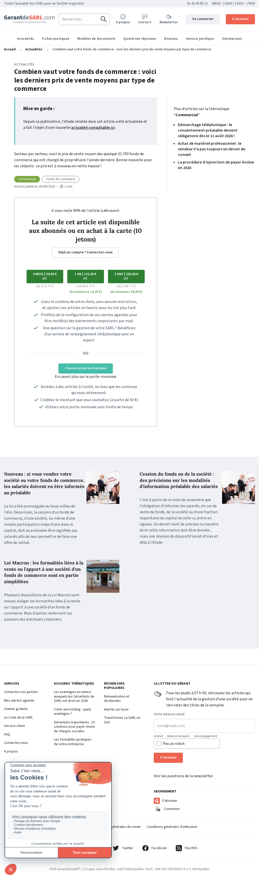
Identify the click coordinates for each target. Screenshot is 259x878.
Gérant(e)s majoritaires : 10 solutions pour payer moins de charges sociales (74, 727)
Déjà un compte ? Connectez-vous (85, 252)
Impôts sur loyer (116, 709)
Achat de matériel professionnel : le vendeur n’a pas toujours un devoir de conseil (211, 149)
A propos (11, 751)
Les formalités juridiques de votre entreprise (72, 742)
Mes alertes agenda (19, 701)
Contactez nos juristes (21, 692)
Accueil (10, 49)
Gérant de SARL (29, 19)
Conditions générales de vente (117, 826)
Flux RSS (191, 848)
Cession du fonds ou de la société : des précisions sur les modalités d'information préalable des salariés (179, 480)
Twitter (127, 848)
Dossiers (171, 38)
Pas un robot (174, 743)
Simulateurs (232, 38)
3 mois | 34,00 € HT (45, 276)
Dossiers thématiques (74, 684)
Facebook (159, 848)
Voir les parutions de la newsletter (183, 776)
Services (11, 684)
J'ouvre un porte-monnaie (85, 368)
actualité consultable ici (93, 127)
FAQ (7, 734)
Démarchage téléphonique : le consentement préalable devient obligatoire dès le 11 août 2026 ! (208, 130)
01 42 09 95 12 (197, 3)
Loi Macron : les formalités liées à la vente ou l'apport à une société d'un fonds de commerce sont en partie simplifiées (43, 572)
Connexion (172, 808)
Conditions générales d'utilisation (172, 826)
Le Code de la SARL (18, 718)
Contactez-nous (16, 743)
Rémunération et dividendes (116, 699)
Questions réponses (139, 38)
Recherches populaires (114, 686)
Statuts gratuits (16, 709)
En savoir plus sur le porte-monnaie (85, 376)
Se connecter (202, 19)
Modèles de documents (96, 38)
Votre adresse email (169, 714)
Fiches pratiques (55, 38)
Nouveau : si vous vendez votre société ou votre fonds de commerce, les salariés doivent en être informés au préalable (44, 483)
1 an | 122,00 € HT (85, 276)
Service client (14, 726)
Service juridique (200, 38)
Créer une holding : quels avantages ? (72, 711)
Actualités (25, 38)
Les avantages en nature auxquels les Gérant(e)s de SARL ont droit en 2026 (74, 696)
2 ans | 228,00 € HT (126, 276)
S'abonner (240, 19)
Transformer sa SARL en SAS (122, 720)
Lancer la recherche (104, 19)
